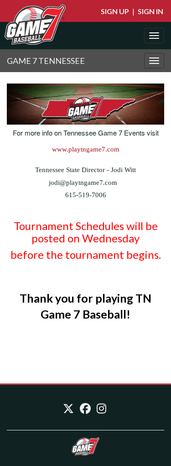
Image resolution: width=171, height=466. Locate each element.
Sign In (150, 11)
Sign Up (115, 11)
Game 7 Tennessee (46, 61)
